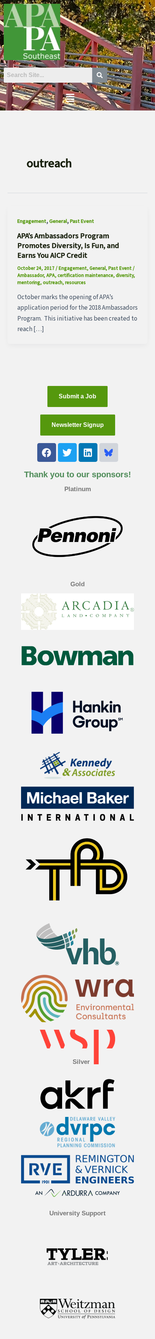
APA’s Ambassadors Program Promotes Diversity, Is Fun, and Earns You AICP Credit (68, 246)
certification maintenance (85, 275)
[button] (70, 98)
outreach (52, 282)
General (58, 221)
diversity (125, 275)
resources (75, 282)
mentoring (28, 282)
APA (50, 275)
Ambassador (30, 275)
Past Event (82, 221)
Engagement (31, 221)
